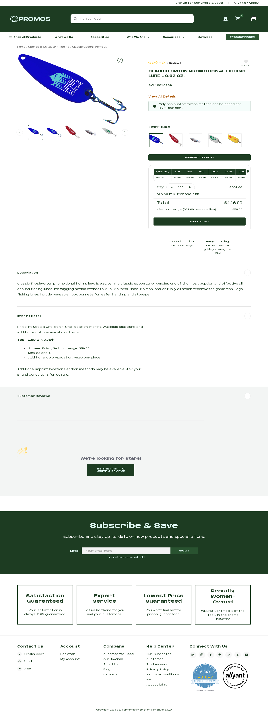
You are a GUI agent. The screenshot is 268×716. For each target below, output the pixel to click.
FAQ (149, 679)
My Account (70, 659)
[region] (164, 63)
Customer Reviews (33, 396)
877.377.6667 (248, 3)
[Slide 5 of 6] (109, 132)
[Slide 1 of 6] (35, 132)
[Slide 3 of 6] (72, 132)
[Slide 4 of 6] (91, 132)
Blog (106, 669)
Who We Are (136, 37)
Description (27, 273)
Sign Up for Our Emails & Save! (199, 3)
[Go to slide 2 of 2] (125, 132)
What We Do (64, 37)
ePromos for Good (118, 654)
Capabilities (100, 37)
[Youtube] (246, 655)
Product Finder (242, 37)
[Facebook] (210, 655)
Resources (171, 37)
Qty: (160, 187)
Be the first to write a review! (111, 470)
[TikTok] (228, 655)
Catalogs (205, 37)
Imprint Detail (29, 316)
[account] (226, 19)
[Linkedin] (193, 655)
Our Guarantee (159, 654)
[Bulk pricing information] (248, 171)
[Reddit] (237, 655)
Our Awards (113, 659)
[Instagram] (202, 655)
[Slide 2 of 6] (54, 132)
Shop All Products (27, 37)
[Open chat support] (254, 19)
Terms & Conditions (162, 674)
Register (67, 654)
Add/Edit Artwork (199, 157)
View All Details (162, 96)
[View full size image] (120, 60)
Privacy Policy (157, 669)
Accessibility (156, 684)
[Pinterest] (219, 655)
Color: (159, 127)
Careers (110, 674)
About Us (111, 664)
